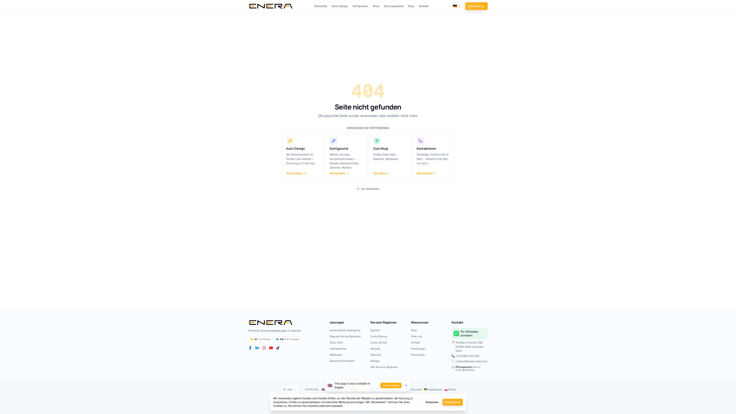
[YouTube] (271, 348)
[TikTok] (278, 348)
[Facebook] (250, 348)
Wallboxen (336, 354)
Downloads (418, 354)
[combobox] (457, 6)
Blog (411, 6)
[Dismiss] (406, 385)
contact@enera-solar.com (471, 361)
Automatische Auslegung (345, 330)
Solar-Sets (336, 342)
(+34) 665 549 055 (467, 356)
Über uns (416, 336)
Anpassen (432, 402)
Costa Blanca (378, 336)
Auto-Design (340, 6)
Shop (376, 6)
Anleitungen (418, 348)
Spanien (375, 330)
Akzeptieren (453, 402)
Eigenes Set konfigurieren (345, 336)
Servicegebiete (394, 6)
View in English (391, 385)
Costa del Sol (378, 342)
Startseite (320, 6)
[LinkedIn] (257, 348)
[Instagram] (264, 348)
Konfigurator (360, 6)
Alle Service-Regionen (384, 367)
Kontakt (424, 6)
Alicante (375, 348)
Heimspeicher (338, 348)
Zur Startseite (370, 189)
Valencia (375, 354)
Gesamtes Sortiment (342, 361)
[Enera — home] (270, 6)
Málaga (375, 361)
